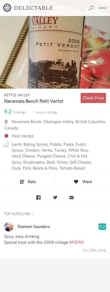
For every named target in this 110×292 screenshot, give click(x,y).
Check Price (93, 97)
